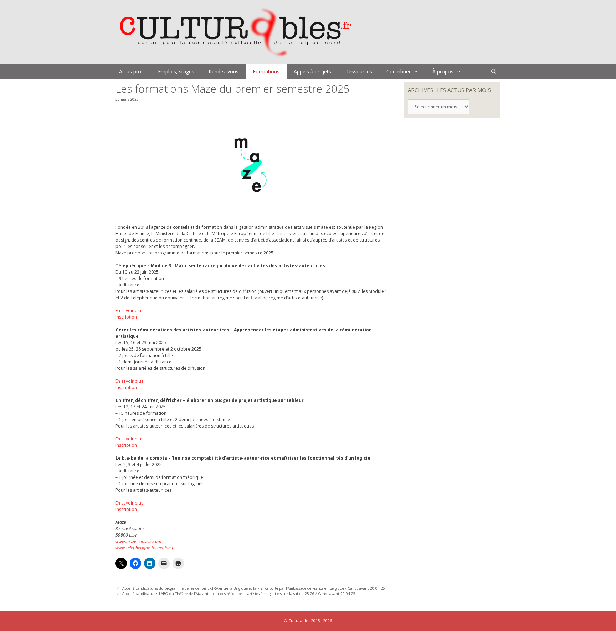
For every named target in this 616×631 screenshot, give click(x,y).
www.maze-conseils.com (138, 541)
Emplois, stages (176, 71)
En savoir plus (129, 310)
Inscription (126, 317)
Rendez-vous (223, 71)
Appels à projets (312, 71)
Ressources (358, 71)
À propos (442, 71)
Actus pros (131, 71)
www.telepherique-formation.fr (145, 548)
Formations (266, 71)
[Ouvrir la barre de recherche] (493, 71)
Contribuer (398, 71)
